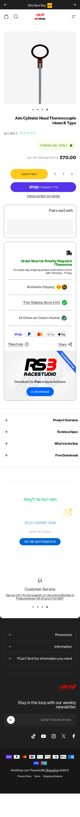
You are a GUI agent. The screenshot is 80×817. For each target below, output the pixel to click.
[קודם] (74, 4)
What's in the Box (66, 444)
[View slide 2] (42, 607)
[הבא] (5, 4)
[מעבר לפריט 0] (47, 109)
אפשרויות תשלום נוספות (43, 196)
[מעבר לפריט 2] (42, 109)
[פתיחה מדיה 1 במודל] (40, 67)
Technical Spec (67, 432)
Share (62, 344)
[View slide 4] (33, 607)
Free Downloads (66, 455)
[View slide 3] (37, 607)
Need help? (15, 344)
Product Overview (65, 420)
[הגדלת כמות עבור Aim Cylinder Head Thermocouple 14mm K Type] (55, 174)
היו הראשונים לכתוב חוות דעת (40, 541)
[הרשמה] (11, 720)
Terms (37, 776)
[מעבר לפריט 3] (37, 109)
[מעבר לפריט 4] (33, 109)
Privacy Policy (24, 776)
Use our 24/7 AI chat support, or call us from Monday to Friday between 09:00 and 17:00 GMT (40, 596)
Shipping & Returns (53, 776)
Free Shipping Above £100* (41, 302)
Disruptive (52, 770)
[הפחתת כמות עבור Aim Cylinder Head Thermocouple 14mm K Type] (72, 174)
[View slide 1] (47, 607)
